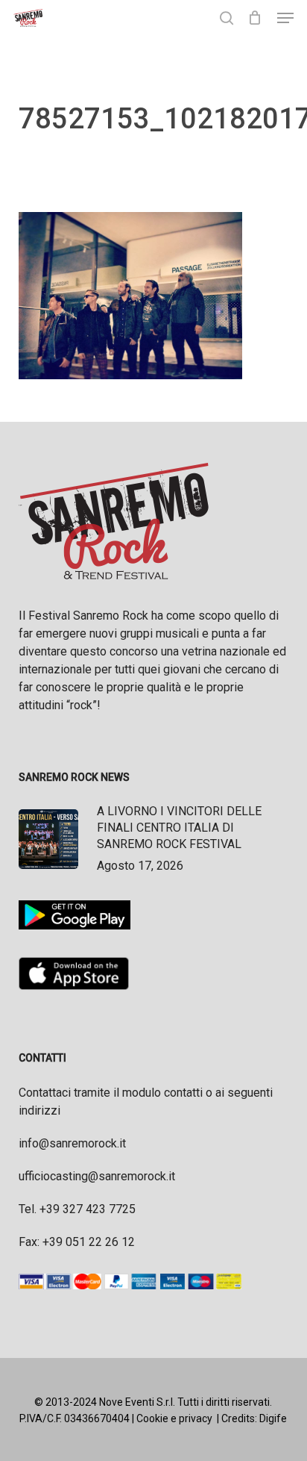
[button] (285, 17)
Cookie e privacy (174, 1418)
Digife (273, 1418)
